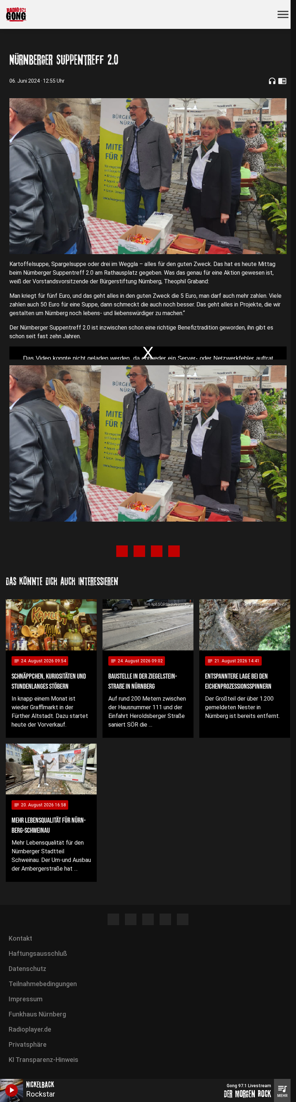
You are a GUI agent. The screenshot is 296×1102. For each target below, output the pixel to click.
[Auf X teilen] (139, 551)
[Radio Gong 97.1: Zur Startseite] (139, 14)
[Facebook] (113, 919)
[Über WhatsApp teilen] (156, 551)
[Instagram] (130, 919)
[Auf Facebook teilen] (122, 551)
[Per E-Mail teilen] (174, 551)
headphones (272, 81)
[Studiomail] (182, 919)
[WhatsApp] (165, 919)
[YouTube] (148, 919)
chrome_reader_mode (282, 81)
